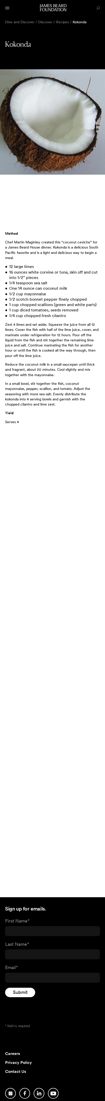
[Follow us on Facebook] (25, 1093)
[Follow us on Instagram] (10, 1093)
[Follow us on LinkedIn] (39, 1093)
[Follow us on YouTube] (53, 1093)
